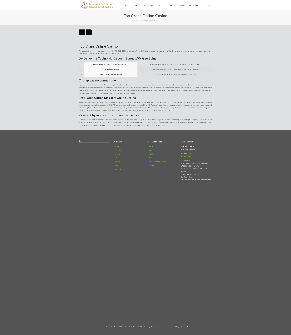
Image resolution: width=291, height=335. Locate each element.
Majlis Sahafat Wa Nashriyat (158, 162)
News (116, 165)
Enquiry (117, 162)
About (117, 146)
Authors (117, 154)
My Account (119, 169)
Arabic (151, 146)
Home (135, 20)
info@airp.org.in (186, 156)
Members (118, 150)
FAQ (116, 158)
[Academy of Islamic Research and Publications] (97, 5)
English (151, 154)
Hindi (150, 158)
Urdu (150, 150)
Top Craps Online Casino (149, 20)
